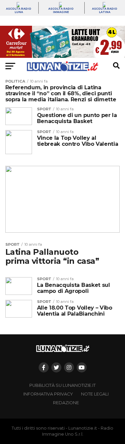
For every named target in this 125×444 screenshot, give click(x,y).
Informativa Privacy (48, 394)
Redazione (66, 402)
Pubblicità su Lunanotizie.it (62, 385)
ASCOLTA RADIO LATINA (104, 10)
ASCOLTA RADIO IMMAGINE (61, 10)
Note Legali (95, 394)
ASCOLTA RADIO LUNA (18, 10)
